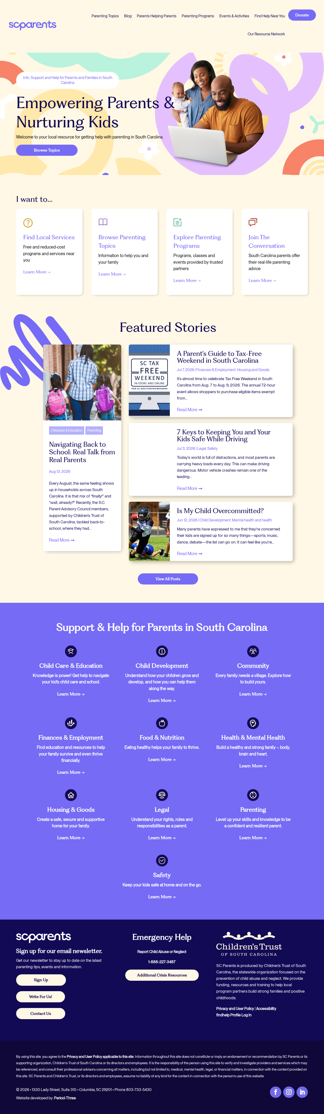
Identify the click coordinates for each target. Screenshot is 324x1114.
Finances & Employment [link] (216, 370)
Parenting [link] (94, 430)
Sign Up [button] (41, 979)
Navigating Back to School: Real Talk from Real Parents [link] (82, 452)
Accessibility (266, 1008)
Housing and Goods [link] (253, 370)
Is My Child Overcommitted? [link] (220, 511)
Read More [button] (59, 540)
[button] (319, 1079)
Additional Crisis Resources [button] (162, 975)
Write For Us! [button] (40, 996)
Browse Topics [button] (47, 150)
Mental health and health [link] (252, 520)
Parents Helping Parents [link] (156, 16)
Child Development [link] (215, 520)
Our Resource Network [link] (266, 34)
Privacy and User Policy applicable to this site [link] (100, 1056)
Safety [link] (212, 448)
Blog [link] (128, 16)
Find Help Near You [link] (270, 16)
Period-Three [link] (65, 1098)
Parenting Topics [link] (105, 16)
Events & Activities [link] (234, 16)
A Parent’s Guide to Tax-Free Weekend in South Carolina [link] (219, 357)
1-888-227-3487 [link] (162, 962)
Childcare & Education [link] (66, 430)
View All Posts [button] (168, 578)
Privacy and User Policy (235, 1008)
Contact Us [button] (40, 1013)
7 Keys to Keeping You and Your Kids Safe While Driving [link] (223, 435)
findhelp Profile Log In (234, 1015)
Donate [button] (302, 15)
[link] (32, 25)
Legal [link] (201, 448)
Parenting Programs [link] (198, 16)
